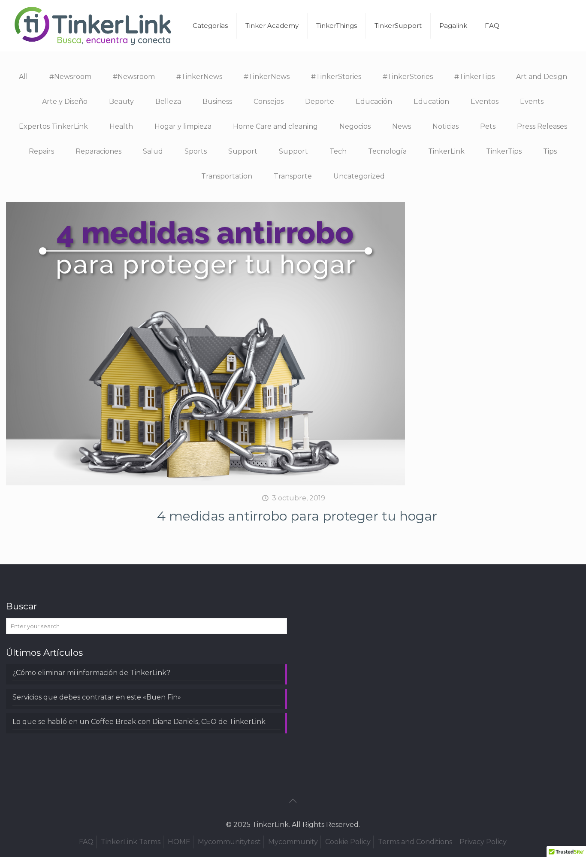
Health (121, 126)
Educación (374, 101)
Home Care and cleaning (275, 126)
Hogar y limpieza (182, 126)
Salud (153, 151)
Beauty (121, 101)
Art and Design (541, 77)
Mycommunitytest (229, 842)
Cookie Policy (348, 842)
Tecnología (387, 151)
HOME (179, 842)
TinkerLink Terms (130, 842)
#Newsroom (70, 77)
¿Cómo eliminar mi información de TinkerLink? (91, 673)
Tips (550, 151)
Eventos (484, 101)
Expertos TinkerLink (53, 126)
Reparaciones (98, 151)
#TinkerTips (474, 77)
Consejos (269, 101)
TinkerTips (504, 151)
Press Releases (542, 126)
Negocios (355, 126)
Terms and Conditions (415, 842)
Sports (195, 151)
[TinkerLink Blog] (93, 25)
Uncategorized (359, 176)
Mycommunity (293, 842)
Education (431, 101)
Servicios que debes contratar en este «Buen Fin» (96, 697)
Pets (487, 126)
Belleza (168, 101)
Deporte (319, 101)
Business (217, 101)
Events (532, 101)
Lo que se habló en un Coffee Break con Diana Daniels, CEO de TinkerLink (139, 722)
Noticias (445, 126)
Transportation (226, 176)
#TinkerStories (336, 77)
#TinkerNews (199, 77)
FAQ (86, 842)
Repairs (41, 151)
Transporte (293, 176)
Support (242, 151)
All (23, 77)
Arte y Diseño (65, 101)
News (401, 126)
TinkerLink (446, 151)
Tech (338, 151)
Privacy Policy (483, 842)
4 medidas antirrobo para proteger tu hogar (297, 516)
